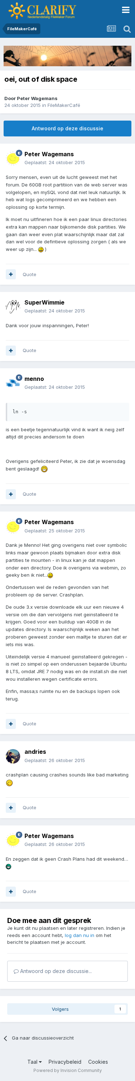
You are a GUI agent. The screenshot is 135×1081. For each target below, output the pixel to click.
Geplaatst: (54, 162)
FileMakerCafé (64, 105)
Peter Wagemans (37, 98)
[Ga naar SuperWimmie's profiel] (13, 306)
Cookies (98, 1062)
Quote (29, 274)
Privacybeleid (65, 1062)
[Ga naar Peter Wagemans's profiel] (13, 158)
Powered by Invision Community (67, 1070)
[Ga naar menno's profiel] (13, 383)
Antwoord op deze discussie (67, 128)
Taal (33, 1062)
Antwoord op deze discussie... (55, 971)
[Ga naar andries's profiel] (13, 756)
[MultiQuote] (11, 274)
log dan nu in (79, 935)
